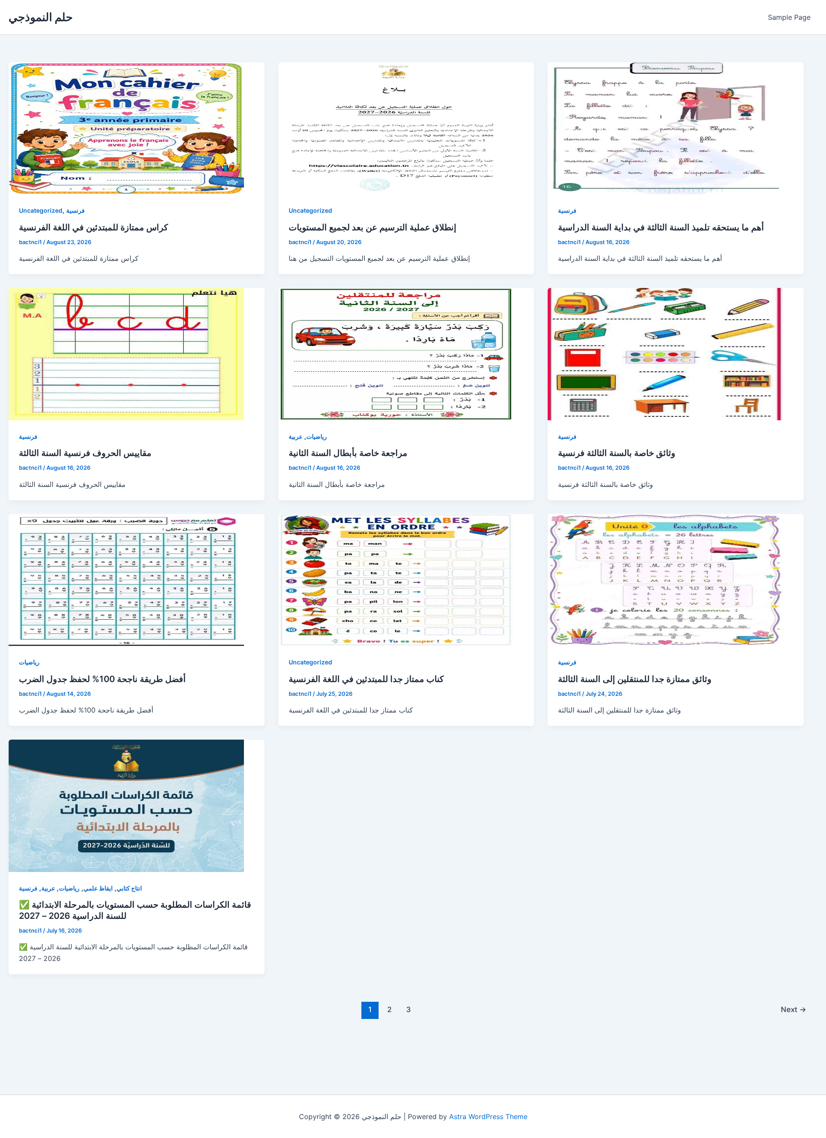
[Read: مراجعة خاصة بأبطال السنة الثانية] (396, 354)
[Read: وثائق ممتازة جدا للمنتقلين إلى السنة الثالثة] (665, 580)
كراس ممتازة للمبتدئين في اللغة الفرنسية (93, 227)
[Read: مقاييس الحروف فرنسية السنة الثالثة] (126, 354)
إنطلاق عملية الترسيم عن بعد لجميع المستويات (372, 227)
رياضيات (316, 436)
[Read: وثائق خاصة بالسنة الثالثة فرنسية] (665, 354)
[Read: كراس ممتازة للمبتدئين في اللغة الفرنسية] (126, 128)
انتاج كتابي (129, 888)
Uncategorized (40, 210)
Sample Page (789, 17)
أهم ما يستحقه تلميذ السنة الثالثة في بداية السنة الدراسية (661, 227)
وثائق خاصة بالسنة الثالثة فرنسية (616, 453)
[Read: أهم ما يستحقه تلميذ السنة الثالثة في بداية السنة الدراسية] (665, 128)
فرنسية (75, 210)
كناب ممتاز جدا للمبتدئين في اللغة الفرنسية (366, 679)
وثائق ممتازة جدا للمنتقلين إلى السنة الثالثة (635, 679)
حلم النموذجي (41, 17)
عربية (295, 436)
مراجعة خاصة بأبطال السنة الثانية (348, 453)
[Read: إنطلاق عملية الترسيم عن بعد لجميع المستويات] (396, 128)
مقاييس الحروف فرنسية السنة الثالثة (85, 453)
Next (793, 1009)
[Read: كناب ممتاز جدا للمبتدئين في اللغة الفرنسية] (396, 580)
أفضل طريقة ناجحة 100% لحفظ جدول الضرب (102, 679)
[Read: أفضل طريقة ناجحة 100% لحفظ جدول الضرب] (126, 580)
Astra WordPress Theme (488, 1116)
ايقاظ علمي (98, 888)
